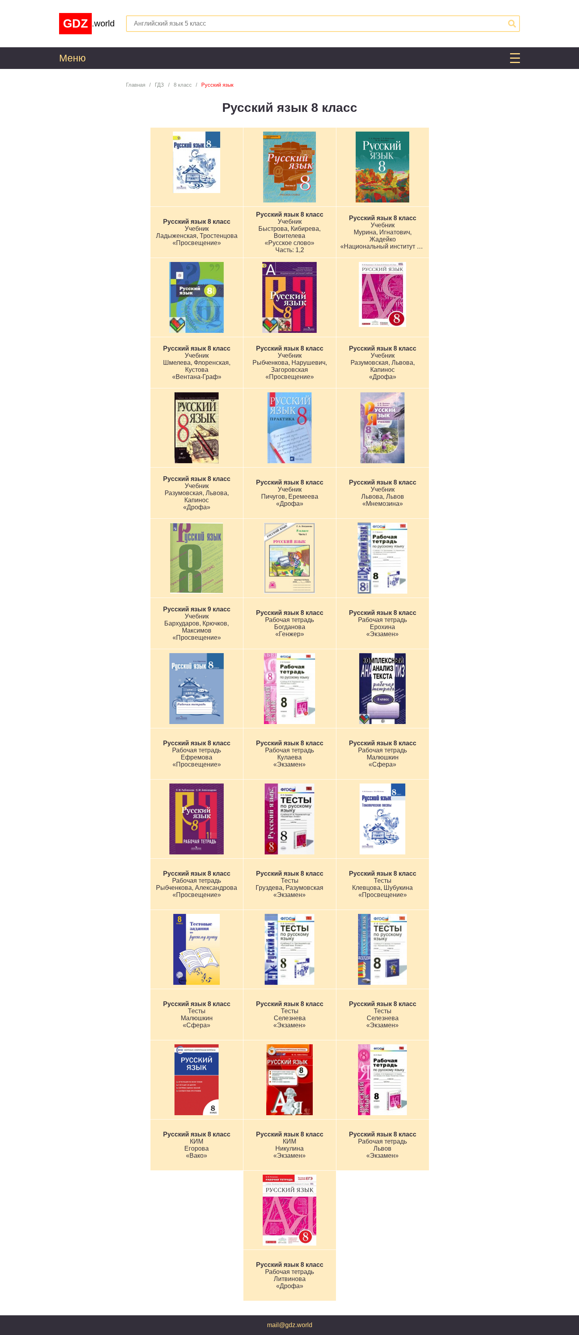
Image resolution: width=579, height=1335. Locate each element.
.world (89, 23)
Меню (72, 58)
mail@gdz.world (289, 1325)
